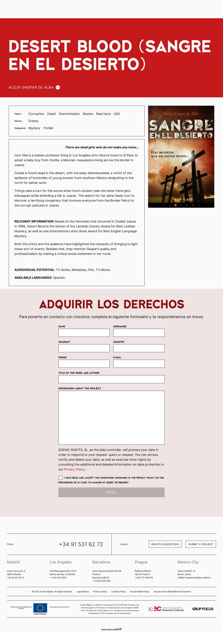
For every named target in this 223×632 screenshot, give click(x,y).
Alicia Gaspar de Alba (31, 87)
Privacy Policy (75, 469)
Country (119, 342)
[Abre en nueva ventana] (202, 609)
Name (61, 326)
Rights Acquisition (165, 544)
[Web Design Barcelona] (111, 628)
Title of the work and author (78, 372)
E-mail (117, 357)
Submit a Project (200, 544)
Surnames (119, 326)
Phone (62, 357)
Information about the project (79, 388)
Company (64, 342)
